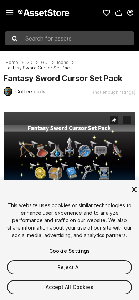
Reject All (69, 267)
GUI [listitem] (44, 62)
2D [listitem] (29, 62)
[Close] (134, 189)
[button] (118, 13)
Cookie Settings (69, 251)
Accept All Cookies (69, 287)
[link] (106, 13)
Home (11, 62)
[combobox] (69, 38)
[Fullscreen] (127, 120)
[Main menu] (9, 13)
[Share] (114, 120)
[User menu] (130, 12)
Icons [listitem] (62, 62)
